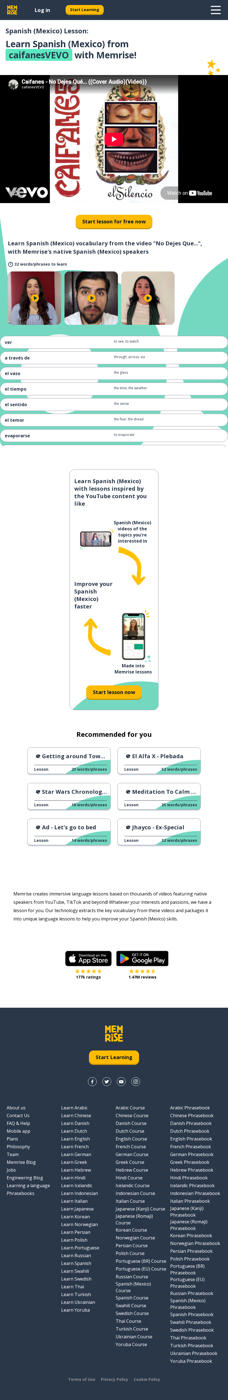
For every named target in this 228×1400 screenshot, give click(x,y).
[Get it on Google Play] (142, 958)
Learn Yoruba (75, 1310)
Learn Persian (75, 1232)
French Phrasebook (190, 1147)
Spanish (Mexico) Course (133, 1287)
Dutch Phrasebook (189, 1131)
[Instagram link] (135, 1081)
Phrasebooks (20, 1193)
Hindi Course (129, 1178)
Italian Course (130, 1201)
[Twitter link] (106, 1081)
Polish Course (130, 1253)
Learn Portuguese (80, 1248)
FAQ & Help (18, 1123)
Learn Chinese (76, 1115)
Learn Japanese (77, 1209)
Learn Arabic (74, 1108)
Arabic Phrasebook (190, 1108)
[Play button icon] (35, 298)
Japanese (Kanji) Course (140, 1209)
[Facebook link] (92, 1081)
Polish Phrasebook (190, 1259)
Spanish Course (132, 1298)
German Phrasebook (192, 1154)
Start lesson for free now (114, 221)
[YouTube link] (121, 1081)
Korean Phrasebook (191, 1235)
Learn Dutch (74, 1131)
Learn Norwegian (79, 1224)
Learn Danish (75, 1123)
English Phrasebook (191, 1139)
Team (13, 1154)
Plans (12, 1139)
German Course (132, 1154)
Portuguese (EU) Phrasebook (187, 1282)
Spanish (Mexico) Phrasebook (187, 1303)
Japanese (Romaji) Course (134, 1219)
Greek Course (130, 1162)
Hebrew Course (132, 1170)
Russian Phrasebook (191, 1293)
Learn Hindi (73, 1178)
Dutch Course (130, 1131)
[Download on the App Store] (88, 958)
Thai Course (128, 1321)
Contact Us (18, 1115)
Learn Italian (74, 1201)
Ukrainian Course (134, 1337)
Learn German (76, 1154)
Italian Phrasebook (190, 1201)
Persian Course (132, 1245)
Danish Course (131, 1123)
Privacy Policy (114, 1379)
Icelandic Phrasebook (192, 1185)
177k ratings (88, 977)
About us (16, 1108)
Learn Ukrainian (78, 1302)
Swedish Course (132, 1313)
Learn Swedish (76, 1279)
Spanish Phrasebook (192, 1314)
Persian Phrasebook (191, 1251)
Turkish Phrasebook (191, 1345)
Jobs (11, 1170)
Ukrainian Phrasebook (193, 1353)
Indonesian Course (135, 1193)
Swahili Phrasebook (190, 1322)
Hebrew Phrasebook (191, 1170)
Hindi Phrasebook (189, 1178)
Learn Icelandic (76, 1185)
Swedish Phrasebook (192, 1330)
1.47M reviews (142, 977)
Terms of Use (81, 1379)
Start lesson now (114, 692)
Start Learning (84, 9)
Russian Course (132, 1277)
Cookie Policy (147, 1379)
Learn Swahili (75, 1271)
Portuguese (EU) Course (141, 1269)
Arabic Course (130, 1108)
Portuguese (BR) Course (141, 1261)
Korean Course (131, 1230)
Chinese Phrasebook (192, 1115)
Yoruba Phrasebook (191, 1361)
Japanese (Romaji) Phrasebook (188, 1225)
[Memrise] (12, 10)
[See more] (215, 10)
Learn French (75, 1147)
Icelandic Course (133, 1185)
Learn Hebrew (76, 1170)
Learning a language (28, 1185)
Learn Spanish (76, 1263)
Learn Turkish (76, 1294)
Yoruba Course (131, 1344)
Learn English (75, 1139)
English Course (131, 1139)
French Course (131, 1147)
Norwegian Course (135, 1238)
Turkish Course (132, 1329)
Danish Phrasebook (191, 1123)
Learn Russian (76, 1255)
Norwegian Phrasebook (195, 1243)
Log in (42, 10)
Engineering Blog (25, 1178)
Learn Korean (75, 1217)
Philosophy (18, 1147)
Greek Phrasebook (189, 1162)
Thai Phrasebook (188, 1338)
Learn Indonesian (79, 1193)
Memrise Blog (21, 1162)
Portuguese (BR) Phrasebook (187, 1269)
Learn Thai (72, 1287)
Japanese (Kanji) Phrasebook (187, 1211)
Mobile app (18, 1131)
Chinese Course (132, 1115)
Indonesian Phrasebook (195, 1193)
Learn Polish (74, 1240)
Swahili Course (131, 1305)
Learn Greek (74, 1162)
